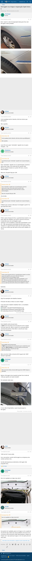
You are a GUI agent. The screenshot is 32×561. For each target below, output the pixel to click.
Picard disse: (4, 158)
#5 (30, 181)
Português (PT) (7, 553)
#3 (30, 133)
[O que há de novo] (27, 1)
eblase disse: (4, 136)
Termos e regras (11, 555)
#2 (30, 116)
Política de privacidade (21, 555)
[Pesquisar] (30, 1)
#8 (30, 296)
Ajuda (28, 555)
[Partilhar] (29, 19)
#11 (30, 364)
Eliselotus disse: (5, 184)
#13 (30, 475)
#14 (30, 512)
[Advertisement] (16, 94)
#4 (30, 155)
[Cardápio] (2, 1)
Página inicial (4, 557)
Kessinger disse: (5, 515)
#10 (30, 339)
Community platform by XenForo (13, 559)
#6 (30, 215)
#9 (30, 321)
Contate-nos (4, 555)
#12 (30, 451)
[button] (1, 553)
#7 (30, 269)
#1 (30, 19)
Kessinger (4, 11)
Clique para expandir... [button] (16, 527)
